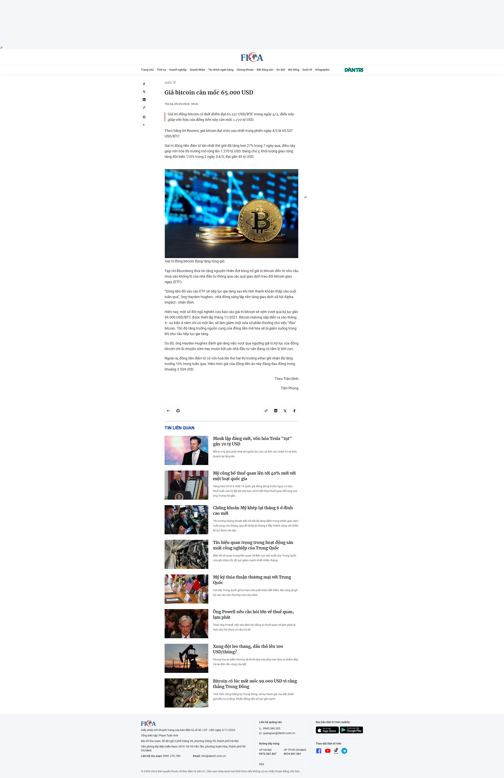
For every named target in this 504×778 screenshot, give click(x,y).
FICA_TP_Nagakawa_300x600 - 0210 (333, 83)
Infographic (322, 69)
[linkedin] (144, 99)
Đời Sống (293, 69)
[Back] (144, 125)
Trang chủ (147, 69)
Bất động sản (265, 69)
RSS (261, 764)
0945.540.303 (271, 728)
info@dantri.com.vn (213, 756)
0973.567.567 (267, 753)
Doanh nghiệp (178, 69)
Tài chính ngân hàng (220, 69)
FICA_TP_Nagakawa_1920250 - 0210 (252, 2)
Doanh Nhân (197, 69)
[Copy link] (144, 107)
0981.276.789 (171, 756)
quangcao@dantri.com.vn (279, 733)
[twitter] (144, 92)
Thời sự (161, 69)
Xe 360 (280, 69)
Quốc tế (307, 69)
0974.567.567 (292, 753)
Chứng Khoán (245, 69)
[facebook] (144, 84)
